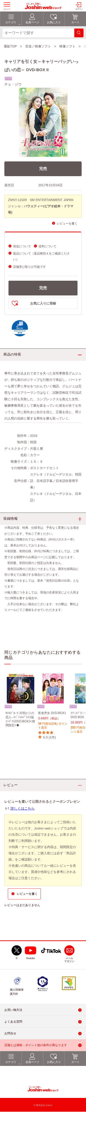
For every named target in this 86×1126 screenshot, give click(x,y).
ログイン (79, 9)
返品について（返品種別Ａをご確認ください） (41, 256)
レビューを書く (67, 223)
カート (75, 1062)
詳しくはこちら (23, 808)
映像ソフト (67, 46)
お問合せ (10, 1033)
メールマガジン (69, 960)
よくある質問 (13, 1021)
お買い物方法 (13, 1010)
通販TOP (10, 46)
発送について (22, 246)
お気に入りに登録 (43, 303)
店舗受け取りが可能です (29, 266)
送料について (47, 246)
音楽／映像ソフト (38, 46)
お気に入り (54, 1062)
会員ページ (32, 1062)
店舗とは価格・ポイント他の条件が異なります (35, 1045)
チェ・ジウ (13, 84)
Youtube (30, 958)
